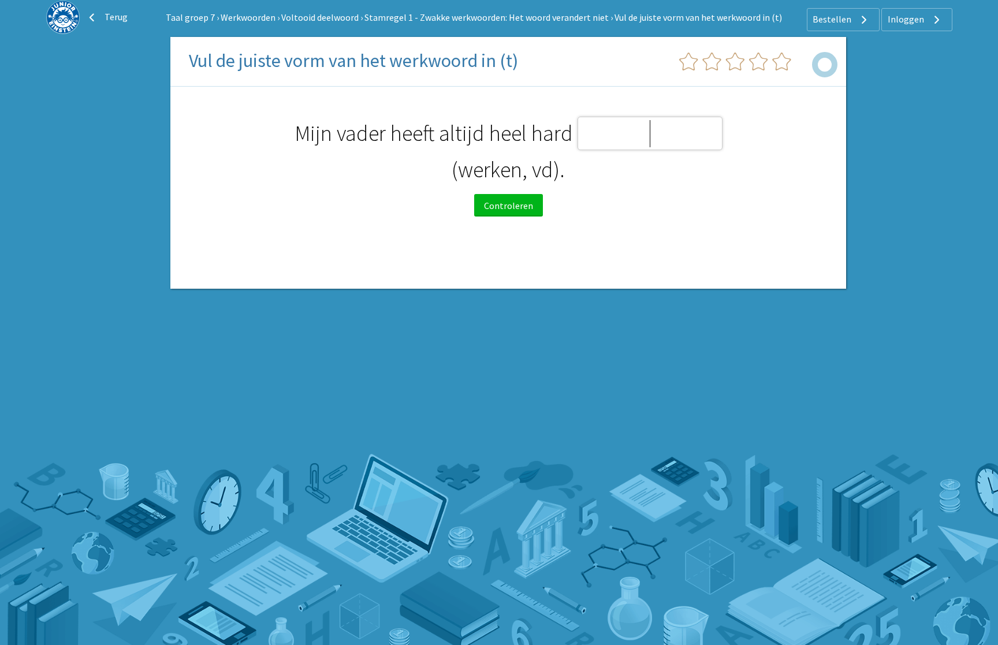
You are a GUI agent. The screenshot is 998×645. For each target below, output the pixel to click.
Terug (115, 17)
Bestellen (833, 19)
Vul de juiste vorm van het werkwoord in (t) (698, 17)
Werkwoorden (248, 17)
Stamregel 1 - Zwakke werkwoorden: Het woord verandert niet (486, 17)
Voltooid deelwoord (320, 17)
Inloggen (907, 19)
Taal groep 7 (190, 17)
